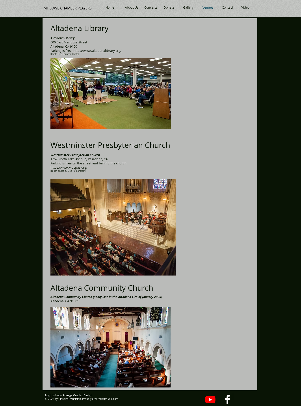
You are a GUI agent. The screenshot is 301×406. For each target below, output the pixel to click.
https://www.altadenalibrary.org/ (97, 50)
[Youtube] (210, 399)
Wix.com (113, 398)
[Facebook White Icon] (227, 399)
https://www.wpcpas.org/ (68, 167)
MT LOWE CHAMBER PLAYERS (68, 8)
